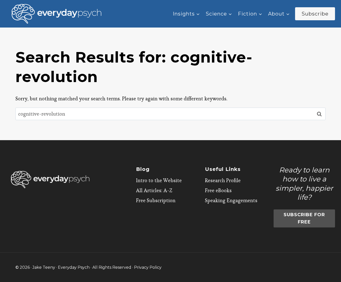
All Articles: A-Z (154, 190)
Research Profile (223, 180)
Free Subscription (155, 200)
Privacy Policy (148, 267)
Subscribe (315, 14)
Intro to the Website (159, 180)
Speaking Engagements (231, 200)
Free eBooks (218, 190)
